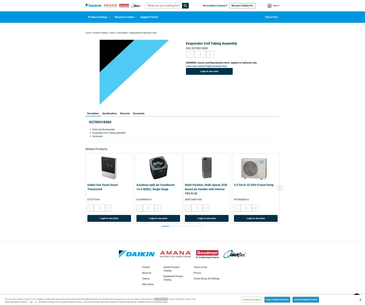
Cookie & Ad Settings (252, 300)
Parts (112, 33)
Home (88, 33)
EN (31, 302)
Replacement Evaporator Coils (143, 33)
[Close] (360, 300)
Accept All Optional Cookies (305, 300)
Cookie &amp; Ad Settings (207, 278)
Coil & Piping (122, 33)
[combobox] (33, 302)
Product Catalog (100, 33)
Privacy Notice (161, 299)
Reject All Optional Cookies (277, 300)
